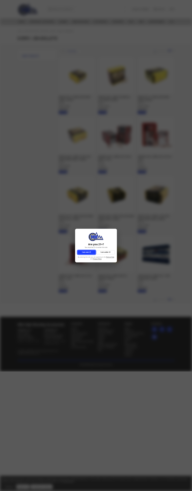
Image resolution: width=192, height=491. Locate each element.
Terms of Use (110, 257)
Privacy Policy (97, 259)
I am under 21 (105, 252)
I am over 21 (86, 252)
